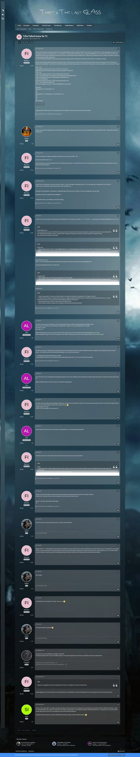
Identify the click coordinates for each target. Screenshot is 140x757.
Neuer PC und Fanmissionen (100, 742)
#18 (118, 650)
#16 (118, 598)
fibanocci (26, 38)
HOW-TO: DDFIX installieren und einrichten (46, 408)
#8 (118, 373)
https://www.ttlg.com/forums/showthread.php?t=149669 (56, 70)
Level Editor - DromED (26, 745)
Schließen (122, 754)
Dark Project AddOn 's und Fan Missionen (66, 745)
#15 (118, 571)
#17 (118, 624)
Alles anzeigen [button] (77, 254)
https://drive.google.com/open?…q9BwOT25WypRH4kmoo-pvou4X (52, 84)
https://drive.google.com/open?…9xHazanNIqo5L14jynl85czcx (51, 77)
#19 (118, 676)
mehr (51, 82)
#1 (118, 48)
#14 (118, 545)
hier (83, 110)
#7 (118, 347)
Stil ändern (122, 751)
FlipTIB (107, 184)
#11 (118, 452)
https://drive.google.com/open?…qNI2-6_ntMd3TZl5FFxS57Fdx (51, 74)
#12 (118, 491)
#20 (118, 704)
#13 (118, 519)
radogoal (95, 744)
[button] (3, 10)
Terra (22, 744)
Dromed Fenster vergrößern (28, 742)
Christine (59, 744)
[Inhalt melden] (118, 118)
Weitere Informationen (114, 754)
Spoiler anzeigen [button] (40, 103)
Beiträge (21, 65)
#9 (118, 399)
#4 (118, 181)
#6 (118, 321)
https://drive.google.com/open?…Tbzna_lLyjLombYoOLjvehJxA (51, 80)
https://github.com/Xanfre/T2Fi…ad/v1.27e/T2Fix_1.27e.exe (51, 69)
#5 (118, 215)
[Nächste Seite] (33, 42)
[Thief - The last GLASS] (70, 12)
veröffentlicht (63, 219)
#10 (118, 426)
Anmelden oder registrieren (3, 15)
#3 (118, 153)
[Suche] (3, 19)
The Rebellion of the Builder (64, 742)
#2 (118, 126)
